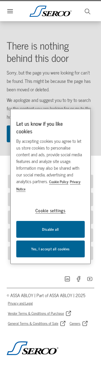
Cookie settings (50, 210)
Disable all (50, 229)
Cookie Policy (58, 182)
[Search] (87, 11)
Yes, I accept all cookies (50, 249)
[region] (50, 186)
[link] (67, 279)
